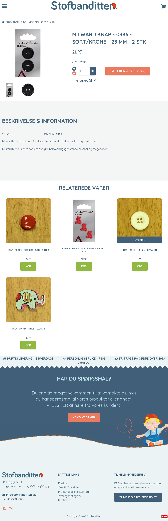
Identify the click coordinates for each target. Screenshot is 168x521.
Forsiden (63, 483)
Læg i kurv (128, 71)
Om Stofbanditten (69, 487)
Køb (28, 266)
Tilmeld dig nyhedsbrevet (138, 497)
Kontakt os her (84, 417)
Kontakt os (64, 500)
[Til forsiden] (3, 22)
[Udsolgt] (139, 220)
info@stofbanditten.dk (21, 494)
